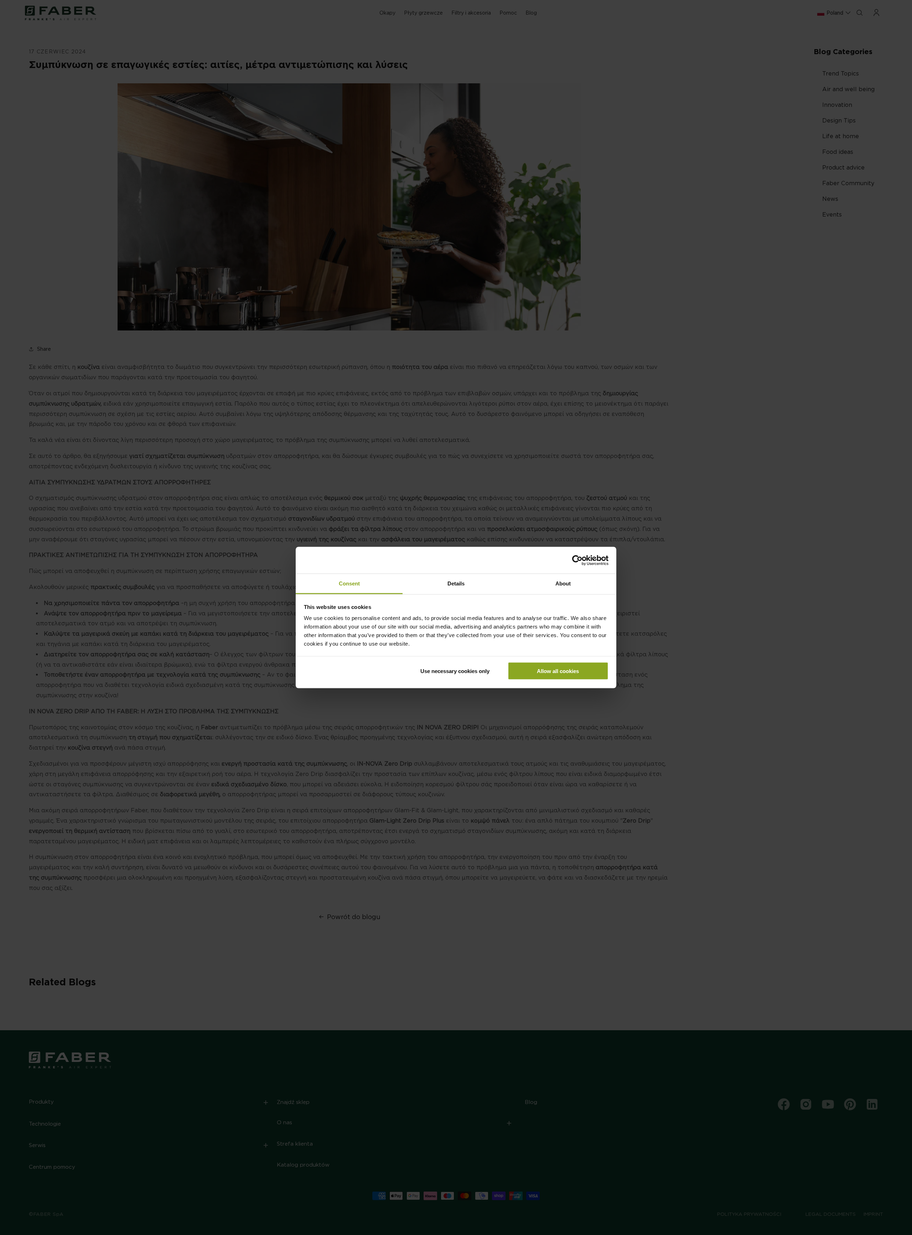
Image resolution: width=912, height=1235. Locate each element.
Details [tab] (456, 583)
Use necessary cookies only (454, 671)
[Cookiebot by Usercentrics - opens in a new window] (577, 560)
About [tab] (563, 583)
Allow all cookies (558, 671)
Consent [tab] (349, 583)
